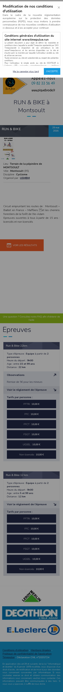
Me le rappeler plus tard (26, 71)
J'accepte (52, 71)
